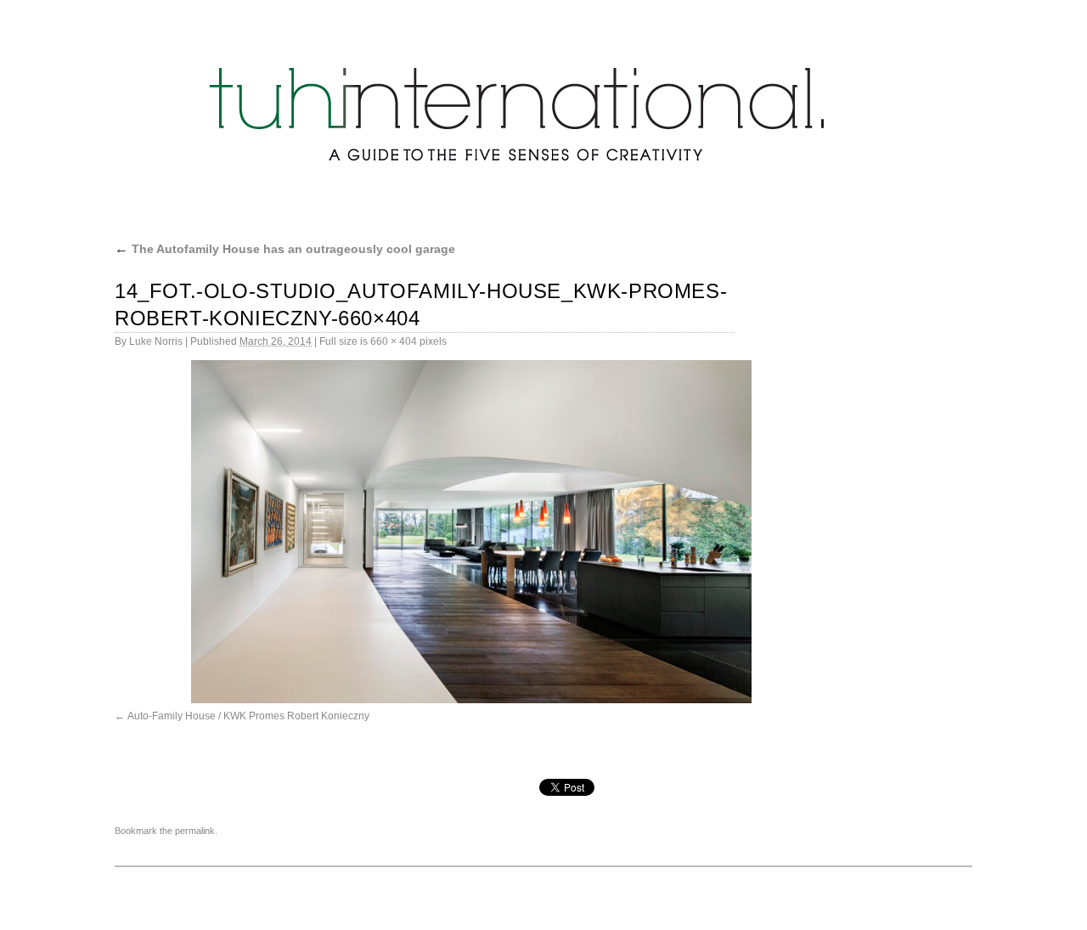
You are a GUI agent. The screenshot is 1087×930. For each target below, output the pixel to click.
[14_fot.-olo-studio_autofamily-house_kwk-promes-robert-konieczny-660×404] (471, 531)
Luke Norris (156, 341)
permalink (195, 831)
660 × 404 (393, 341)
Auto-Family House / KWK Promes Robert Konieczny (248, 716)
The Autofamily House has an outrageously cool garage (285, 249)
